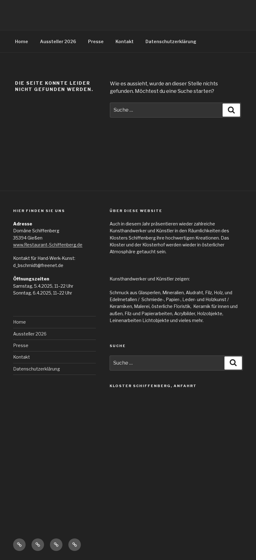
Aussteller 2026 (58, 41)
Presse (96, 41)
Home (21, 41)
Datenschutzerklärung (170, 41)
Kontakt (125, 41)
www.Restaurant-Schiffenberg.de (47, 244)
